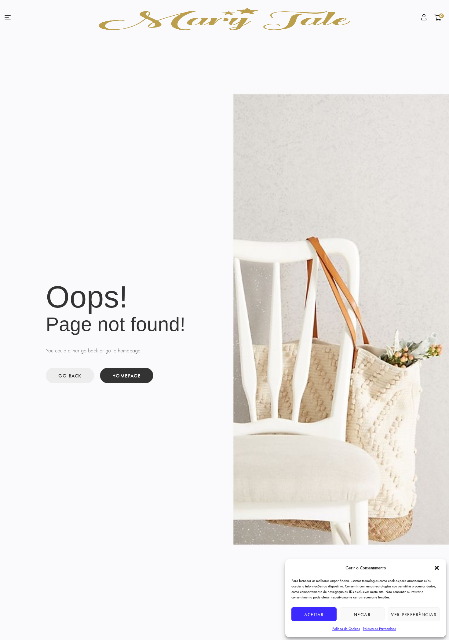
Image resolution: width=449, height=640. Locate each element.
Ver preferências (413, 614)
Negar (362, 614)
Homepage (126, 375)
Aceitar (314, 614)
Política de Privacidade (379, 628)
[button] (437, 568)
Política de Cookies (346, 628)
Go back (70, 375)
